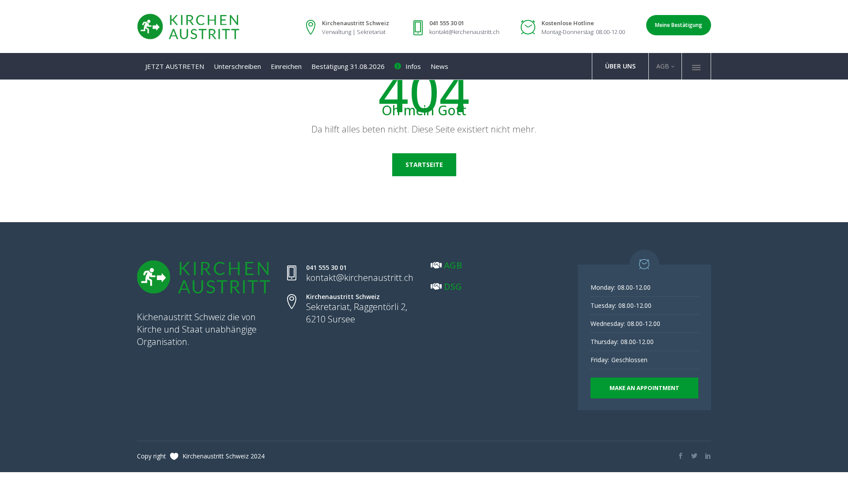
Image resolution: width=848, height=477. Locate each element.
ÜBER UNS (620, 66)
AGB (662, 66)
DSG (453, 286)
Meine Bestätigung (678, 25)
